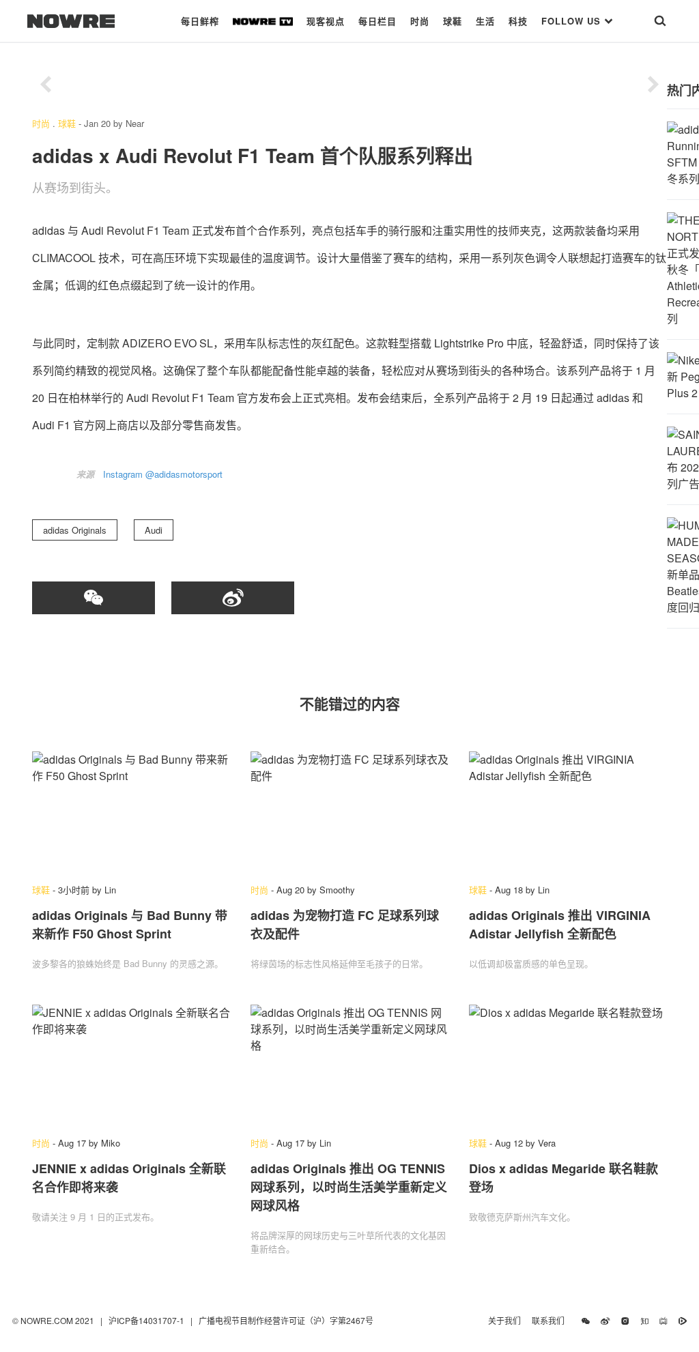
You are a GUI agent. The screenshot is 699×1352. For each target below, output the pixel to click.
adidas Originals (74, 529)
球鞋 (452, 20)
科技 (518, 20)
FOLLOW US (572, 20)
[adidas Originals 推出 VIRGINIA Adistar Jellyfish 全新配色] (568, 810)
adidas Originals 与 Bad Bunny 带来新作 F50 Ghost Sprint (129, 924)
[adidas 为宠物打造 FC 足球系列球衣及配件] (349, 810)
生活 (485, 20)
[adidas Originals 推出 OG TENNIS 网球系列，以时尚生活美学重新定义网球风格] (349, 1064)
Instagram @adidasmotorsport (163, 474)
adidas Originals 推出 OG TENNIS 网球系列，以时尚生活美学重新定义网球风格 (349, 1187)
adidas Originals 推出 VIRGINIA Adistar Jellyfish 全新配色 (560, 924)
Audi (153, 529)
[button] (45, 84)
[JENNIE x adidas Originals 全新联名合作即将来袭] (131, 1064)
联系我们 (551, 1320)
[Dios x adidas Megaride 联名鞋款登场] (568, 1064)
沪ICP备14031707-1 (147, 1320)
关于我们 (504, 1320)
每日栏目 (377, 20)
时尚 (419, 20)
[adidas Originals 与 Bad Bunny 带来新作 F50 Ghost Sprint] (131, 810)
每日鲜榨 (200, 20)
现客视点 (325, 20)
